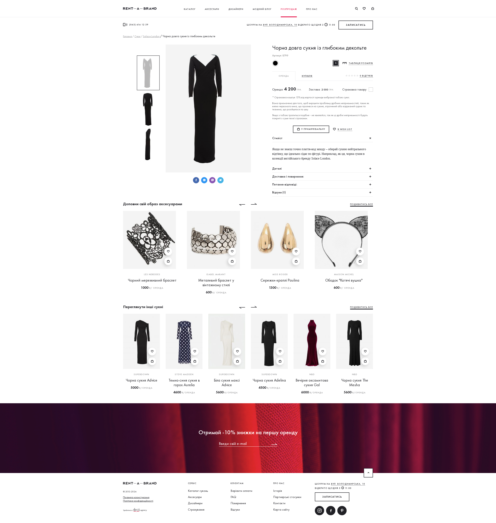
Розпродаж (289, 9)
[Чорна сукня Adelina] (269, 341)
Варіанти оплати (241, 491)
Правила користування (136, 497)
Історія (277, 491)
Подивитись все (361, 204)
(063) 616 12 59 (138, 24)
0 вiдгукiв (366, 75)
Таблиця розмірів (361, 63)
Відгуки (235, 509)
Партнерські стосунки (287, 497)
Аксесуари (212, 9)
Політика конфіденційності (138, 500)
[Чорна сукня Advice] (141, 341)
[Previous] (239, 204)
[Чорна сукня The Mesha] (354, 341)
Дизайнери (235, 9)
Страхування (196, 509)
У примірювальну (313, 129)
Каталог (189, 9)
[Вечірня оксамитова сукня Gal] (312, 341)
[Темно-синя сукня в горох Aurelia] (184, 341)
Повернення (238, 503)
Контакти (279, 503)
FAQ (233, 497)
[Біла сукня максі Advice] (226, 341)
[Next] (257, 204)
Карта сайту (281, 509)
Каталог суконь (198, 491)
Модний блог (262, 9)
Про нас (311, 9)
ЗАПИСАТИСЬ (356, 25)
